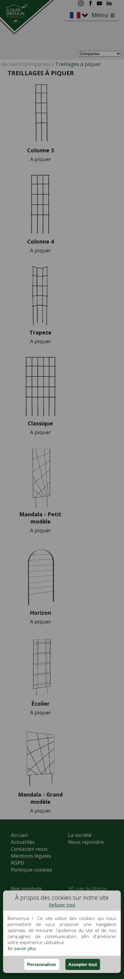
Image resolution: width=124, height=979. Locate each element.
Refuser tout (62, 905)
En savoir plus (22, 948)
